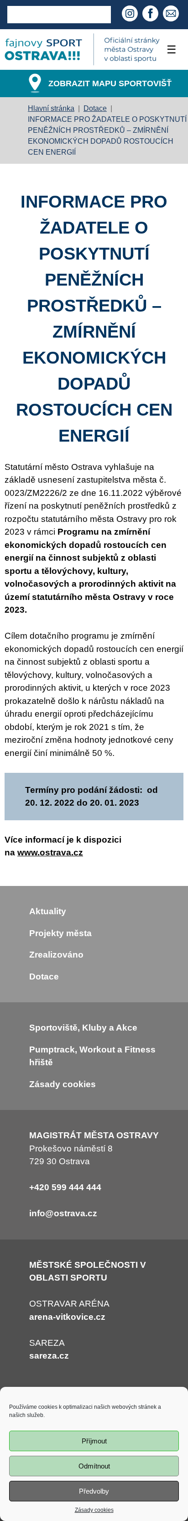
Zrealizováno (56, 954)
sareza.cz (49, 1355)
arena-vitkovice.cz (67, 1317)
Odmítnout (94, 1466)
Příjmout (94, 1441)
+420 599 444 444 (65, 1187)
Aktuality (47, 911)
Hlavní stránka (51, 108)
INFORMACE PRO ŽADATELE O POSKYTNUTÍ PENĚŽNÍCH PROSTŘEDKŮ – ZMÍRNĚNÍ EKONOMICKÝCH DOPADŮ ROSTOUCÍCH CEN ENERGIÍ (107, 135)
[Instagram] (131, 14)
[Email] (172, 14)
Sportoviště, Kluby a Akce (83, 1027)
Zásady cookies (94, 1510)
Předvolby (94, 1491)
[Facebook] (151, 14)
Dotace (95, 108)
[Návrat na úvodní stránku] (82, 49)
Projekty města (60, 933)
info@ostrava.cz (63, 1213)
